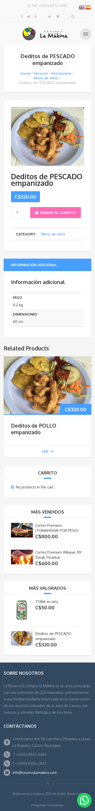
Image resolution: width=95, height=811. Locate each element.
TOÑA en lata (46, 601)
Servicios (41, 73)
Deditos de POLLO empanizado (33, 428)
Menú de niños (46, 78)
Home (25, 73)
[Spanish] (88, 7)
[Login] (50, 16)
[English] (82, 7)
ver (45, 451)
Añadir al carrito (58, 212)
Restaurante (61, 73)
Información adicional (34, 265)
